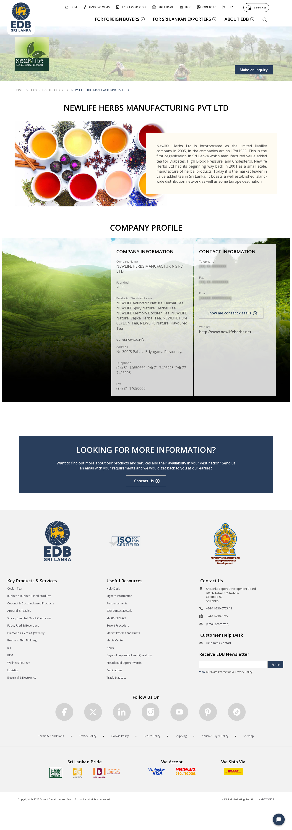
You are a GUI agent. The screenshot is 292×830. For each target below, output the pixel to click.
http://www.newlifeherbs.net (225, 331)
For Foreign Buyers (117, 19)
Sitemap (248, 736)
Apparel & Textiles (19, 611)
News (110, 648)
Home (19, 90)
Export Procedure (118, 625)
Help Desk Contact (218, 643)
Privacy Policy (87, 736)
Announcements (117, 603)
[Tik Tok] (237, 712)
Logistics (12, 670)
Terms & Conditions (51, 736)
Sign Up (275, 664)
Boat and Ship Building (21, 640)
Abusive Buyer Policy (215, 736)
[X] (93, 712)
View (202, 672)
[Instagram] (150, 712)
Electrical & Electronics (21, 678)
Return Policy (152, 736)
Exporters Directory (47, 90)
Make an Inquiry (254, 69)
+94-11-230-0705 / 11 (220, 608)
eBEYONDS (267, 799)
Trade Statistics (116, 678)
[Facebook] (64, 712)
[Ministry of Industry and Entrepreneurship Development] (225, 543)
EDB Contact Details (119, 611)
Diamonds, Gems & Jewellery (25, 633)
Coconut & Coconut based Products (30, 603)
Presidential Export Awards (124, 663)
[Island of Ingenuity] (106, 773)
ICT (9, 648)
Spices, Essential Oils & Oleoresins (29, 618)
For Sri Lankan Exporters (182, 19)
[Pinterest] (208, 712)
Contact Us (144, 480)
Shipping (181, 736)
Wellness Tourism (18, 663)
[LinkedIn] (122, 712)
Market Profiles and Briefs (123, 633)
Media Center (115, 640)
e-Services (259, 7)
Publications (114, 670)
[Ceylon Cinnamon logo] (77, 773)
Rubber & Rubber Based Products (29, 596)
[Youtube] (179, 712)
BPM (10, 655)
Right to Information (119, 596)
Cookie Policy (120, 736)
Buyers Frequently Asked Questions (129, 655)
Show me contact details (229, 313)
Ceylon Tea (14, 588)
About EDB (236, 19)
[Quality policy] (124, 541)
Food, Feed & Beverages (23, 625)
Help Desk (113, 588)
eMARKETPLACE (116, 618)
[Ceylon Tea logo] (55, 773)
